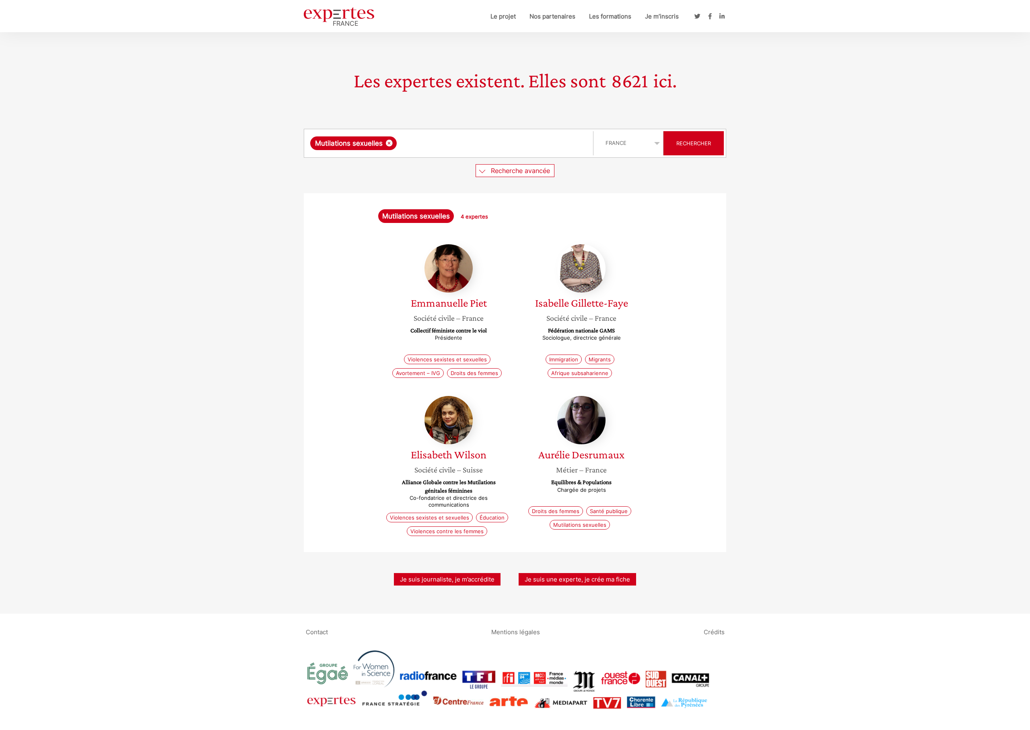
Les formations (610, 16)
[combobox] (449, 143)
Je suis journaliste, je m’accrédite (447, 579)
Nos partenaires (552, 16)
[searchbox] (479, 143)
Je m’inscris (662, 16)
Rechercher (693, 143)
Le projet (503, 16)
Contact (317, 631)
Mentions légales (515, 631)
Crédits (714, 631)
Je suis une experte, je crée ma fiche (577, 579)
